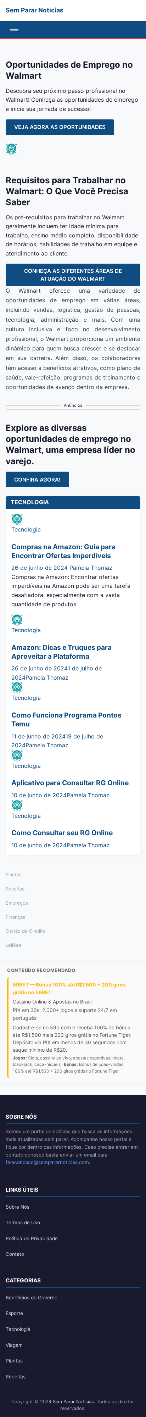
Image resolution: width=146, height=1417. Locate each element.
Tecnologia (26, 529)
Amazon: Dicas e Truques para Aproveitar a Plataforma (61, 651)
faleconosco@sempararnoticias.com (47, 1162)
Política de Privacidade (32, 1238)
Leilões (13, 945)
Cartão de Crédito (26, 931)
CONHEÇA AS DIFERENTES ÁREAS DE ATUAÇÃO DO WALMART (73, 275)
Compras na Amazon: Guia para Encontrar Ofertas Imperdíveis (63, 551)
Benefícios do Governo (31, 1297)
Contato (15, 1254)
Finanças (15, 917)
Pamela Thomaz (90, 567)
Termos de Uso (23, 1222)
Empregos (17, 903)
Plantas (14, 874)
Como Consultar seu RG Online (62, 832)
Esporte (14, 1313)
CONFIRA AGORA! (37, 479)
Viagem (14, 1345)
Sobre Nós (17, 1207)
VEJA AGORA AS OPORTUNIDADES (60, 127)
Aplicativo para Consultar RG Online (70, 782)
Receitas (15, 889)
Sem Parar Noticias (73, 1401)
